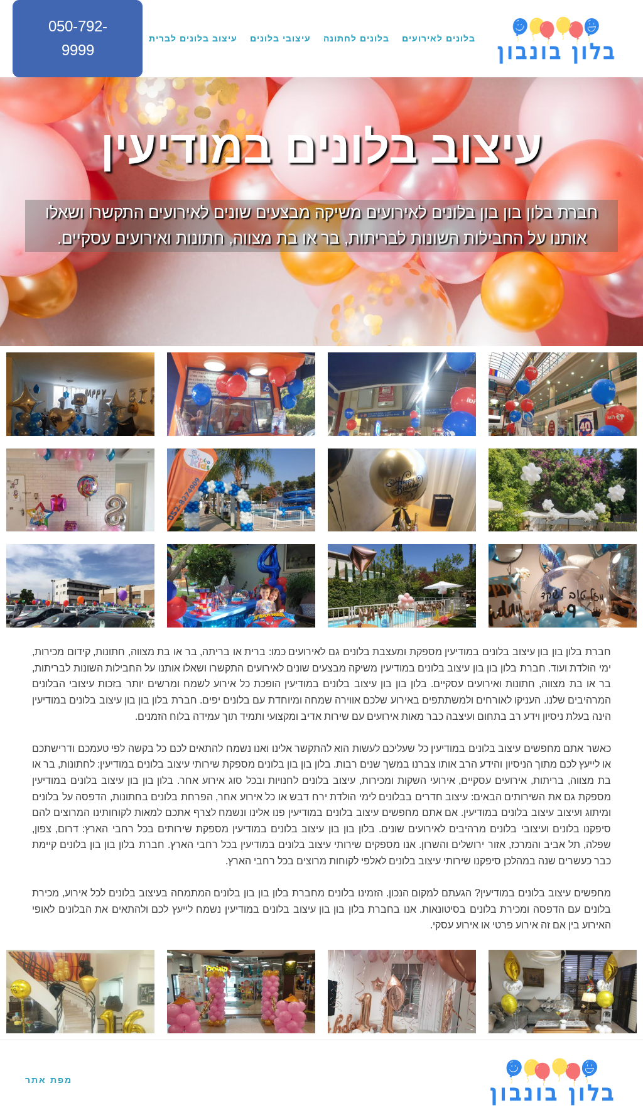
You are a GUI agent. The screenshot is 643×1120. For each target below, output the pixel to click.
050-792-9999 (77, 38)
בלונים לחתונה (356, 38)
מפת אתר (48, 1080)
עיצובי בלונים (280, 38)
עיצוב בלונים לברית (193, 38)
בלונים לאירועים (438, 38)
